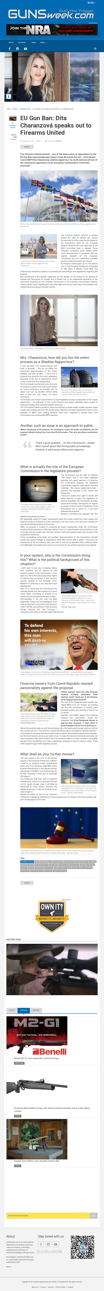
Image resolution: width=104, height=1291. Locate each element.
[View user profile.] (12, 118)
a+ (15, 31)
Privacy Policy (60, 1287)
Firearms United (72, 235)
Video (33, 42)
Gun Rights (43, 864)
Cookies (70, 1287)
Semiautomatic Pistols (44, 868)
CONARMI (92, 861)
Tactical (48, 871)
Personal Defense (87, 864)
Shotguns (25, 871)
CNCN (86, 861)
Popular (25, 1010)
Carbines (78, 861)
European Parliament (29, 864)
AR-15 (49, 861)
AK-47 (37, 861)
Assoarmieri (57, 861)
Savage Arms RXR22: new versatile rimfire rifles (36, 1161)
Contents (21, 42)
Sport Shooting (37, 871)
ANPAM (43, 861)
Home (11, 42)
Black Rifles (68, 861)
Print (14, 27)
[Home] (51, 13)
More (43, 42)
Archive (36, 1010)
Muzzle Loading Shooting (69, 864)
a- (12, 32)
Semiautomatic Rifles (63, 868)
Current (58, 141)
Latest (12, 1010)
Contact (43, 1287)
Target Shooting (59, 871)
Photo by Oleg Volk (69, 607)
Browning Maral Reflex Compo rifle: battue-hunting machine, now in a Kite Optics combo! (52, 1109)
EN (92, 2)
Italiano (27, 147)
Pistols (24, 868)
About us (35, 1287)
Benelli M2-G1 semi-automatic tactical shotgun (36, 1058)
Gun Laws (53, 864)
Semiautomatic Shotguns (82, 868)
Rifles (31, 868)
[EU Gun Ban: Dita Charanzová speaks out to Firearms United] (59, 196)
